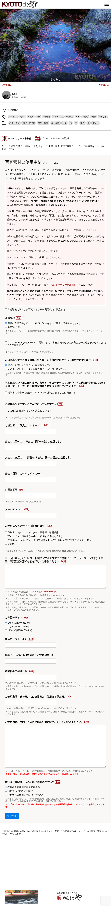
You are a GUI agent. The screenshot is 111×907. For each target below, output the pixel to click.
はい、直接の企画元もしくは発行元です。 (29, 365)
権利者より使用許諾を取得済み (23, 787)
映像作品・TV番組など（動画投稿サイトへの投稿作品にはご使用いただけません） (50, 540)
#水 (77, 116)
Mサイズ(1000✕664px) (19, 626)
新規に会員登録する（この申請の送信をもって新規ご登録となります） (44, 323)
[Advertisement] (55, 862)
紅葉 (65, 123)
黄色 (82, 123)
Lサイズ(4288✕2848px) (19, 630)
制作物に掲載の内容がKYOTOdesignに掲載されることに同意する (41, 392)
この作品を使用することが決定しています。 (30, 410)
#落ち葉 (103, 116)
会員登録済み (14, 327)
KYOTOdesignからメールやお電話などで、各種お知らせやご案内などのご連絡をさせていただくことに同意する (55, 343)
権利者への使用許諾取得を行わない (26, 795)
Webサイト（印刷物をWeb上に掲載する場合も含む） (35, 536)
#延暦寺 (46, 116)
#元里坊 (13, 116)
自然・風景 (43, 123)
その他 (10, 544)
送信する (12, 816)
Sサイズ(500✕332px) (18, 623)
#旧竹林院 (58, 116)
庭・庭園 (55, 123)
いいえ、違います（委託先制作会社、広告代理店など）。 (37, 369)
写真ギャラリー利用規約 (63, 284)
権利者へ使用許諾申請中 (20, 791)
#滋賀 (85, 116)
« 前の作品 (7, 85)
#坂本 (22, 116)
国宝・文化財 (29, 123)
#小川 (30, 116)
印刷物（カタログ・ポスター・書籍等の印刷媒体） (34, 532)
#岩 (38, 116)
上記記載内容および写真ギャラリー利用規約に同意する (36, 309)
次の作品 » (104, 85)
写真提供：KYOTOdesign (44, 592)
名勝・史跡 (14, 123)
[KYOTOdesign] (20, 6)
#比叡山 (69, 116)
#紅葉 (93, 116)
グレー (96, 123)
